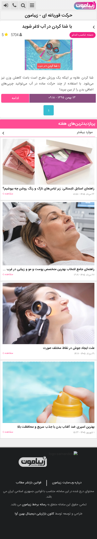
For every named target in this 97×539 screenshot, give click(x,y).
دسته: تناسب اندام (82, 35)
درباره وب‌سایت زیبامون (66, 482)
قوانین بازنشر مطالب (28, 482)
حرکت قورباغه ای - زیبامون (48, 15)
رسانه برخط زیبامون (34, 504)
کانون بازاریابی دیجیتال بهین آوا (34, 513)
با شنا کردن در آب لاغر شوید (47, 26)
